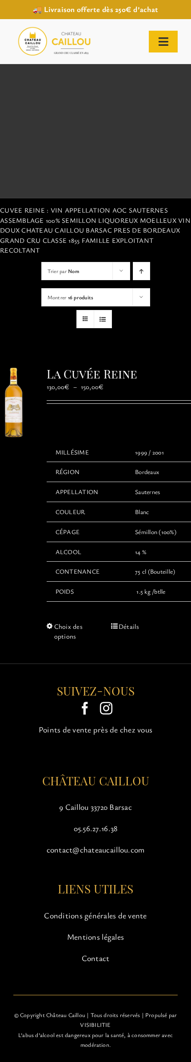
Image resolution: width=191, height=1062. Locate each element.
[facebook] (85, 708)
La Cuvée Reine (92, 374)
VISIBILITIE (95, 1025)
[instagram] (106, 708)
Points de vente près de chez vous (95, 729)
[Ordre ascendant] (141, 271)
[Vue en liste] (102, 319)
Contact (96, 958)
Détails (129, 626)
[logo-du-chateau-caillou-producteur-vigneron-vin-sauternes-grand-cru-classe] (52, 28)
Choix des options (68, 631)
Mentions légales (95, 936)
